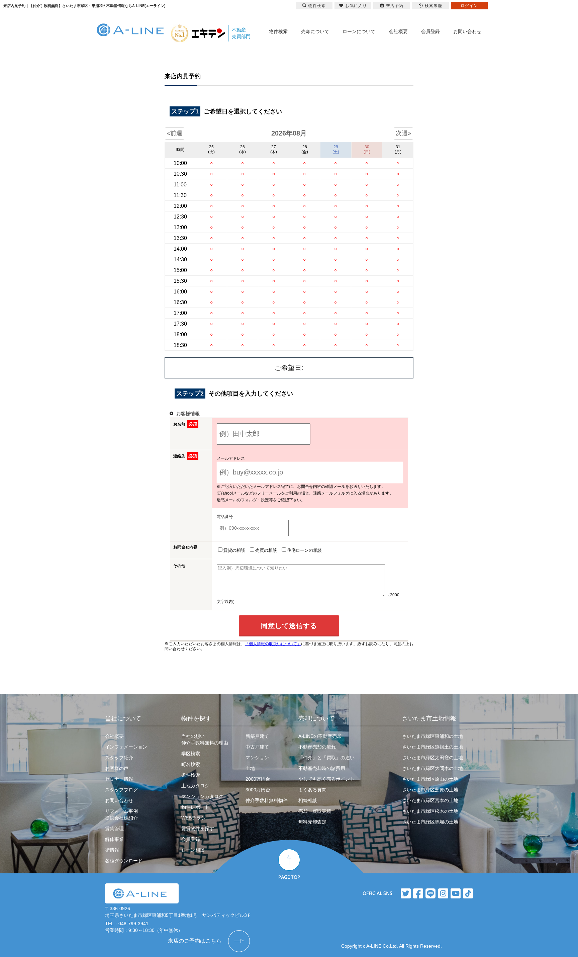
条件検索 (190, 775)
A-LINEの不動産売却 (320, 736)
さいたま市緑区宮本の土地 (430, 800)
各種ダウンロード (123, 860)
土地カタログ (195, 785)
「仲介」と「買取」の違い (326, 757)
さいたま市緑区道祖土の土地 (432, 747)
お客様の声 (116, 768)
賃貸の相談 (234, 550)
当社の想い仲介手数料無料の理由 (204, 739)
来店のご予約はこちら (194, 941)
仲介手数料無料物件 (267, 800)
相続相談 (307, 800)
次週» (403, 133)
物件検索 (278, 31)
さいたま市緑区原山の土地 (430, 779)
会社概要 (398, 31)
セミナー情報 (119, 779)
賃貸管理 (114, 828)
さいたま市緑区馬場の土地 (430, 821)
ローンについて (359, 31)
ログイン (469, 5)
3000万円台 (258, 789)
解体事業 (114, 839)
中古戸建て (257, 747)
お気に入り (356, 5)
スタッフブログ (121, 789)
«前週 (174, 133)
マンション (257, 757)
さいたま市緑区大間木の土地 (432, 768)
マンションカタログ (202, 796)
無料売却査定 (312, 821)
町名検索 (190, 764)
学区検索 (190, 753)
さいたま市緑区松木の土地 (430, 811)
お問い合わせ (467, 31)
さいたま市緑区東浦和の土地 (432, 736)
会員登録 (430, 31)
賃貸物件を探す (197, 828)
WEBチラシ (193, 817)
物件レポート (195, 807)
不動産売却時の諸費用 (321, 768)
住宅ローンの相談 (304, 550)
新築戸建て (257, 736)
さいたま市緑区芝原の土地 (430, 789)
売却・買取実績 (314, 811)
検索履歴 (433, 5)
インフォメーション (126, 747)
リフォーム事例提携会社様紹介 (121, 814)
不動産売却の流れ (317, 747)
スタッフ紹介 (119, 757)
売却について (315, 31)
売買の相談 (266, 550)
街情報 (112, 850)
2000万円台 (258, 779)
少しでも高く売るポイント (326, 779)
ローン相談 (193, 850)
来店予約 (394, 5)
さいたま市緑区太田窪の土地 (432, 757)
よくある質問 (312, 789)
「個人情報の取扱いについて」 (273, 643)
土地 (250, 768)
